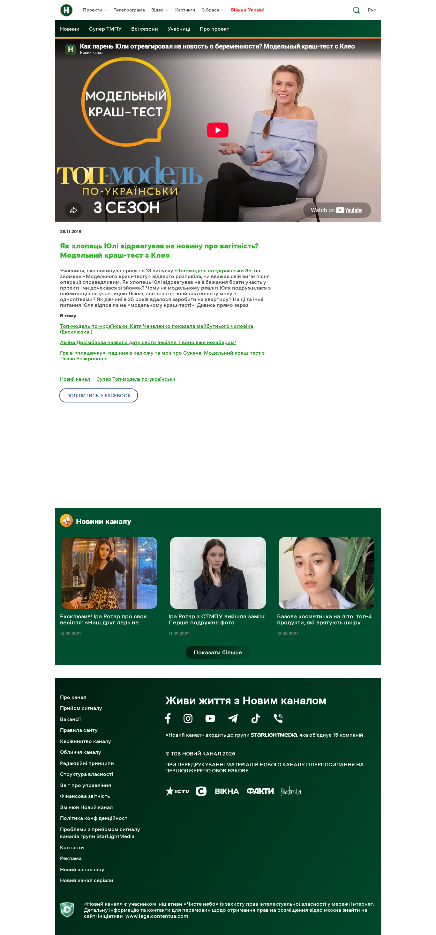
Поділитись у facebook (98, 395)
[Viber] (278, 719)
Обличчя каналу (80, 752)
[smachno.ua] (290, 792)
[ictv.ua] (177, 792)
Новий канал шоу (82, 869)
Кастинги (185, 10)
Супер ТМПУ (105, 28)
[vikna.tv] (226, 792)
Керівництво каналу (85, 741)
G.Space (210, 10)
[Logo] (66, 10)
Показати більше (218, 652)
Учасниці (179, 28)
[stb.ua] (201, 792)
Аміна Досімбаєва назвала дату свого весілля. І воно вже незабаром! (148, 342)
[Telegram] (233, 719)
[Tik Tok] (256, 719)
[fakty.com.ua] (260, 792)
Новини (69, 28)
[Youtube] (210, 719)
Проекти (92, 10)
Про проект (214, 28)
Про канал (73, 697)
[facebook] (168, 719)
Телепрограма (129, 10)
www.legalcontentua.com (156, 915)
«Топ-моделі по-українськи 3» (213, 270)
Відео (157, 10)
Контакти (72, 847)
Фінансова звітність (85, 796)
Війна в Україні (247, 10)
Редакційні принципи (87, 763)
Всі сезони (144, 28)
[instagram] (188, 719)
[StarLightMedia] (274, 735)
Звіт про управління (85, 785)
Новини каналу (103, 521)
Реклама (71, 858)
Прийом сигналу (81, 707)
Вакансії (70, 719)
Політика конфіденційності (94, 818)
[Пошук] (356, 12)
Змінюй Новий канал (86, 807)
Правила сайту (79, 730)
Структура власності (86, 774)
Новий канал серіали (86, 880)
